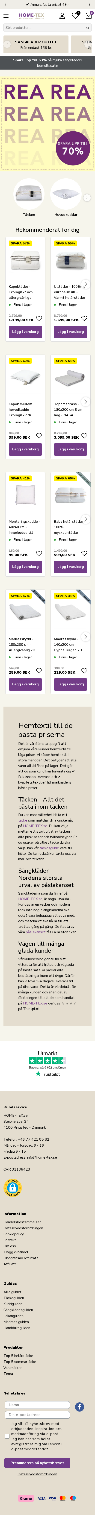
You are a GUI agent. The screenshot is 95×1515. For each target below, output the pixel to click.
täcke (22, 820)
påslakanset (36, 932)
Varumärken (12, 1367)
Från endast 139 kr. (36, 45)
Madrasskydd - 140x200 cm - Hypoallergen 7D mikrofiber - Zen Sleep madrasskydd (70, 650)
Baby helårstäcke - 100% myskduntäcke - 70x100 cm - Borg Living (69, 532)
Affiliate (10, 1264)
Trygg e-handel (15, 1252)
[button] (12, 1188)
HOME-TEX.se (35, 825)
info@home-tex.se (42, 1157)
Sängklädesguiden (18, 1309)
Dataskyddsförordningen (23, 1228)
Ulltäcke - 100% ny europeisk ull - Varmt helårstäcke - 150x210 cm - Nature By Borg (70, 297)
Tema (8, 1373)
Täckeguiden (13, 1298)
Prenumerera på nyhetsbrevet (37, 1462)
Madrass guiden (16, 1321)
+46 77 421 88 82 (33, 1139)
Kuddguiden (12, 1304)
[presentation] (5, 4)
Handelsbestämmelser (22, 1222)
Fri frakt (9, 1240)
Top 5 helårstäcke (18, 1355)
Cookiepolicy (13, 1234)
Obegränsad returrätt (20, 1258)
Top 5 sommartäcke (19, 1361)
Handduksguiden (16, 1327)
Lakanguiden (13, 1315)
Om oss (9, 1246)
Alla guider (12, 1292)
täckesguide (49, 848)
